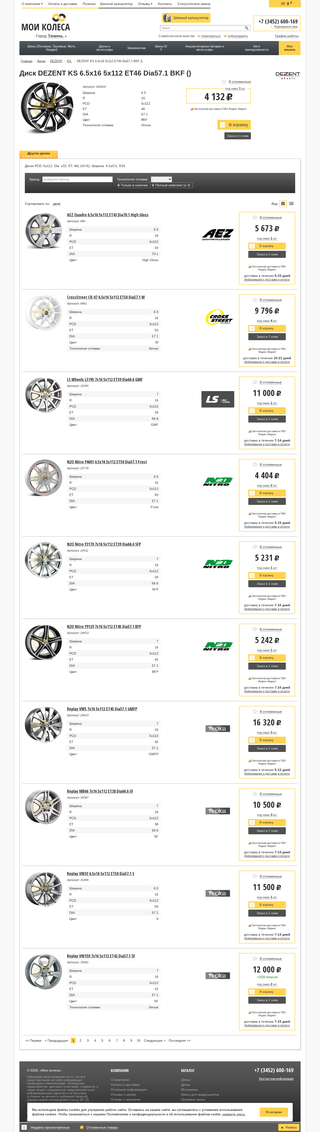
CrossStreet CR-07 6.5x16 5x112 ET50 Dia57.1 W (106, 297)
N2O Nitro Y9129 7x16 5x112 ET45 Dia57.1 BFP (104, 626)
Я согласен (274, 1112)
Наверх (291, 1127)
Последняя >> (179, 1040)
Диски (185, 1084)
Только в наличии (134, 185)
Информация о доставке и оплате (267, 279)
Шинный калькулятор (116, 4)
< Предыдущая (56, 1040)
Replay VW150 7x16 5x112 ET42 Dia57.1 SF (101, 956)
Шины (185, 1080)
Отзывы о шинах (123, 1094)
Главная (26, 61)
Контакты (165, 4)
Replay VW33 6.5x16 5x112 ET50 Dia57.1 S (100, 873)
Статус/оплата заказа (194, 4)
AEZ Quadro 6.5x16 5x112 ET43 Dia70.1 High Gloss (108, 214)
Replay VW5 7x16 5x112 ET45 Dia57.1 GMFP (102, 709)
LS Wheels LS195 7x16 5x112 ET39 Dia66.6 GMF (105, 379)
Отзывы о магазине (126, 1099)
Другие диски (38, 154)
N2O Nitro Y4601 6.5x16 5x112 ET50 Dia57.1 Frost (107, 462)
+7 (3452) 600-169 (278, 21)
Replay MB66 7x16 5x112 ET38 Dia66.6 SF (100, 791)
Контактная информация (276, 1078)
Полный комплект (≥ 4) (172, 185)
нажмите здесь (233, 1114)
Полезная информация (129, 1089)
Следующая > (154, 1040)
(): (286, 3)
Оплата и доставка (62, 4)
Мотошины (189, 1089)
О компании (31, 4)
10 (139, 1040)
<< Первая (33, 1040)
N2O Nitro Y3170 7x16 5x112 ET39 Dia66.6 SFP (104, 544)
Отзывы (144, 4)
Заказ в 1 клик (237, 136)
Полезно (89, 4)
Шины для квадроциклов (200, 1094)
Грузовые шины (193, 1099)
